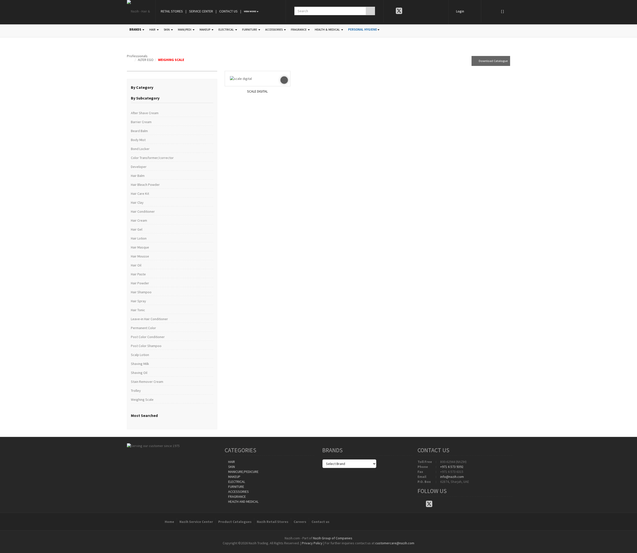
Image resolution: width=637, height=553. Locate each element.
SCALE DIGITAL (257, 91)
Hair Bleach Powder (145, 184)
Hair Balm (138, 175)
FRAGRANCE (299, 29)
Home (169, 521)
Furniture (235, 486)
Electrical (236, 481)
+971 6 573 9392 (451, 466)
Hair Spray (138, 301)
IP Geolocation (308, 548)
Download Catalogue (492, 61)
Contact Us (228, 11)
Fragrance (236, 496)
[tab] (172, 87)
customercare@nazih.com (394, 543)
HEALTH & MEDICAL (328, 29)
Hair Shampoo (141, 292)
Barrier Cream (141, 122)
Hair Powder (140, 283)
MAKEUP (205, 29)
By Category (142, 87)
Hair (231, 461)
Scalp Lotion (140, 354)
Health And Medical (243, 501)
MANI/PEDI (185, 29)
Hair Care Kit (140, 193)
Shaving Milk (140, 363)
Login (460, 11)
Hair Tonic (138, 310)
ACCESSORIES (274, 29)
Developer (139, 166)
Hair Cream (139, 220)
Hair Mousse (140, 256)
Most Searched (144, 415)
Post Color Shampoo (146, 346)
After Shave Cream (145, 113)
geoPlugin (331, 548)
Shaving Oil (139, 372)
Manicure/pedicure (243, 471)
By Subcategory (145, 98)
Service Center (201, 11)
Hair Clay (137, 202)
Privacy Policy (312, 543)
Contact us (320, 521)
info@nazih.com (452, 476)
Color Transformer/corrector (152, 157)
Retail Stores (172, 11)
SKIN (167, 29)
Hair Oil (136, 265)
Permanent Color (143, 328)
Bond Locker (140, 149)
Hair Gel (136, 229)
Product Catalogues (235, 521)
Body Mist (138, 140)
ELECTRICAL (226, 29)
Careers (300, 521)
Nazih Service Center (196, 521)
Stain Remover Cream (147, 381)
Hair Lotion (139, 238)
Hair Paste (138, 274)
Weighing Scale (171, 59)
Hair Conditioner (143, 211)
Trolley (136, 390)
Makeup (233, 476)
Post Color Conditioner (148, 337)
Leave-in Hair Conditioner (149, 319)
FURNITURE (250, 29)
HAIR (152, 29)
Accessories (238, 491)
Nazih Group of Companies (332, 538)
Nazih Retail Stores (272, 521)
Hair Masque (140, 247)
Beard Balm (139, 131)
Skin (231, 466)
